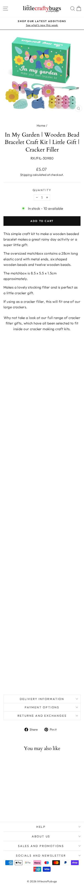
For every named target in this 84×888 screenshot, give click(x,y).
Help (41, 827)
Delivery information (42, 699)
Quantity (42, 190)
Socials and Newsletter (41, 855)
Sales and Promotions (41, 846)
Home (41, 125)
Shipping (26, 175)
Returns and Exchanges (42, 716)
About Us (41, 836)
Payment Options (42, 707)
